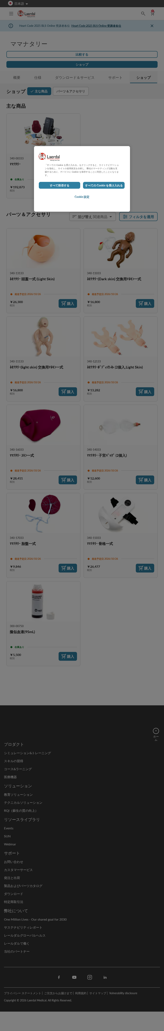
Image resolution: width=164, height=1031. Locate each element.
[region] (82, 179)
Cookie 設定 (82, 197)
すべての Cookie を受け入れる (104, 185)
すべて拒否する (59, 185)
